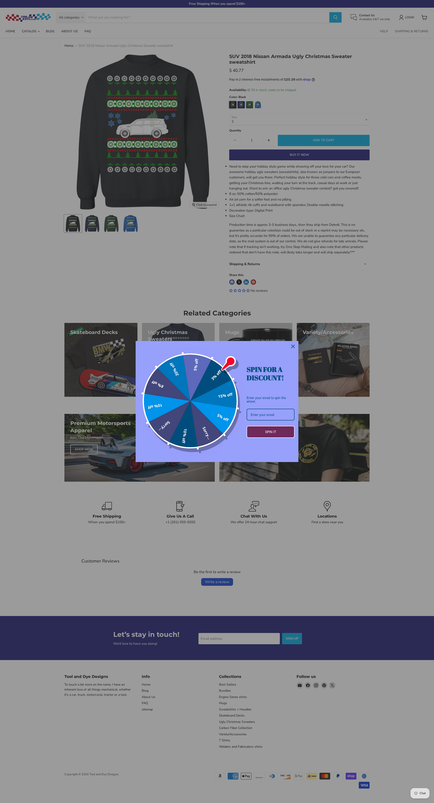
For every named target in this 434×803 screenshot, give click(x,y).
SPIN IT (270, 432)
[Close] (293, 346)
